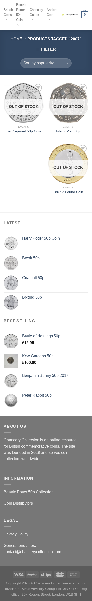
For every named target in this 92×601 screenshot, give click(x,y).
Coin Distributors (18, 503)
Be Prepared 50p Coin (23, 131)
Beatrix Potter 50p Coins (21, 12)
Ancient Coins (52, 12)
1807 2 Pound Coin (68, 192)
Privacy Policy (16, 534)
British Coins (8, 12)
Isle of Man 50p (68, 131)
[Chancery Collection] (69, 15)
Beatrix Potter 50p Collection (28, 492)
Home (16, 39)
